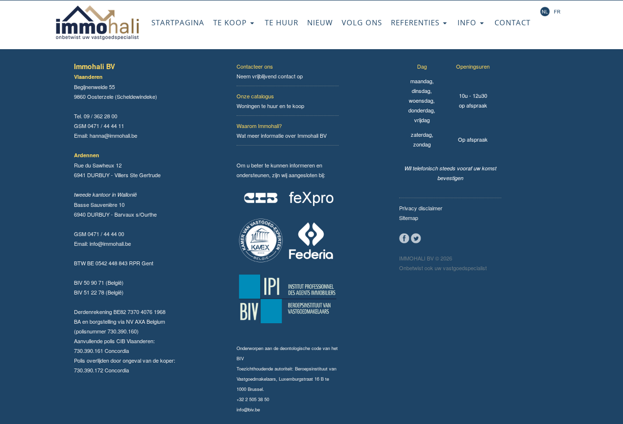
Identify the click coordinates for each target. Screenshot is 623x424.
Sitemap (408, 217)
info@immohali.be (110, 243)
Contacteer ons (255, 66)
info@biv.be (248, 409)
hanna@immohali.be (113, 135)
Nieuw (320, 22)
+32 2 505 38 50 (253, 399)
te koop (231, 22)
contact (513, 22)
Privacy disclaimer (420, 208)
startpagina (177, 22)
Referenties (416, 22)
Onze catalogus (255, 96)
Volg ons (362, 22)
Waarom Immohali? (259, 125)
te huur (281, 22)
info (468, 22)
